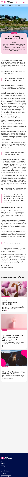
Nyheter (6, 5)
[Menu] (2, 2)
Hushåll (2, 5)
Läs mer (4, 310)
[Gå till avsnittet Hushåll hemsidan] (8, 2)
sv (25, 2)
